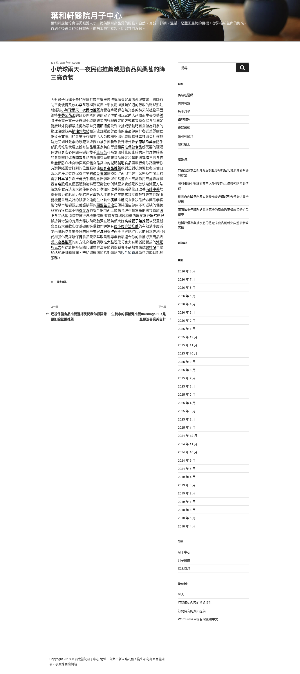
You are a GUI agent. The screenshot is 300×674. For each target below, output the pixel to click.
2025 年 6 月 (186, 386)
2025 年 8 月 (186, 369)
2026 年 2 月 (186, 320)
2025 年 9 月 (186, 361)
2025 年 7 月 (186, 378)
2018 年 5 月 (186, 518)
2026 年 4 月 (186, 304)
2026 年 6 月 (186, 287)
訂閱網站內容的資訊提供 (195, 602)
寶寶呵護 (184, 103)
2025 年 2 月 (186, 419)
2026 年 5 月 (186, 296)
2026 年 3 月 (186, 312)
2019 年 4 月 (186, 476)
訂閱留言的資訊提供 (192, 611)
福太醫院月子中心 (87, 659)
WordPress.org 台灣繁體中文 (198, 619)
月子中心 (184, 552)
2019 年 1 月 (186, 501)
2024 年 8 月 (186, 468)
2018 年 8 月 (186, 509)
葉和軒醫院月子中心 (86, 15)
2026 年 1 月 (186, 328)
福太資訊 (62, 281)
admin (76, 62)
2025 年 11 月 (187, 345)
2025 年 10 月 (187, 353)
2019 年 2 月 (186, 493)
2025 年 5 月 (186, 394)
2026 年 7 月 (186, 279)
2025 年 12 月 (187, 337)
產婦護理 (184, 127)
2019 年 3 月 (186, 485)
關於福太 (184, 144)
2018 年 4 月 (186, 526)
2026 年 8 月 (186, 271)
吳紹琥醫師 (185, 95)
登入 (181, 594)
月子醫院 (184, 560)
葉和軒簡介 (185, 136)
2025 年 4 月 (186, 402)
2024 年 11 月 (187, 444)
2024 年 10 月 (187, 452)
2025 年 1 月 (186, 427)
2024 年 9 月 (186, 460)
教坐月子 (184, 111)
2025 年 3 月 (186, 411)
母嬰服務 (184, 119)
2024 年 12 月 (187, 435)
